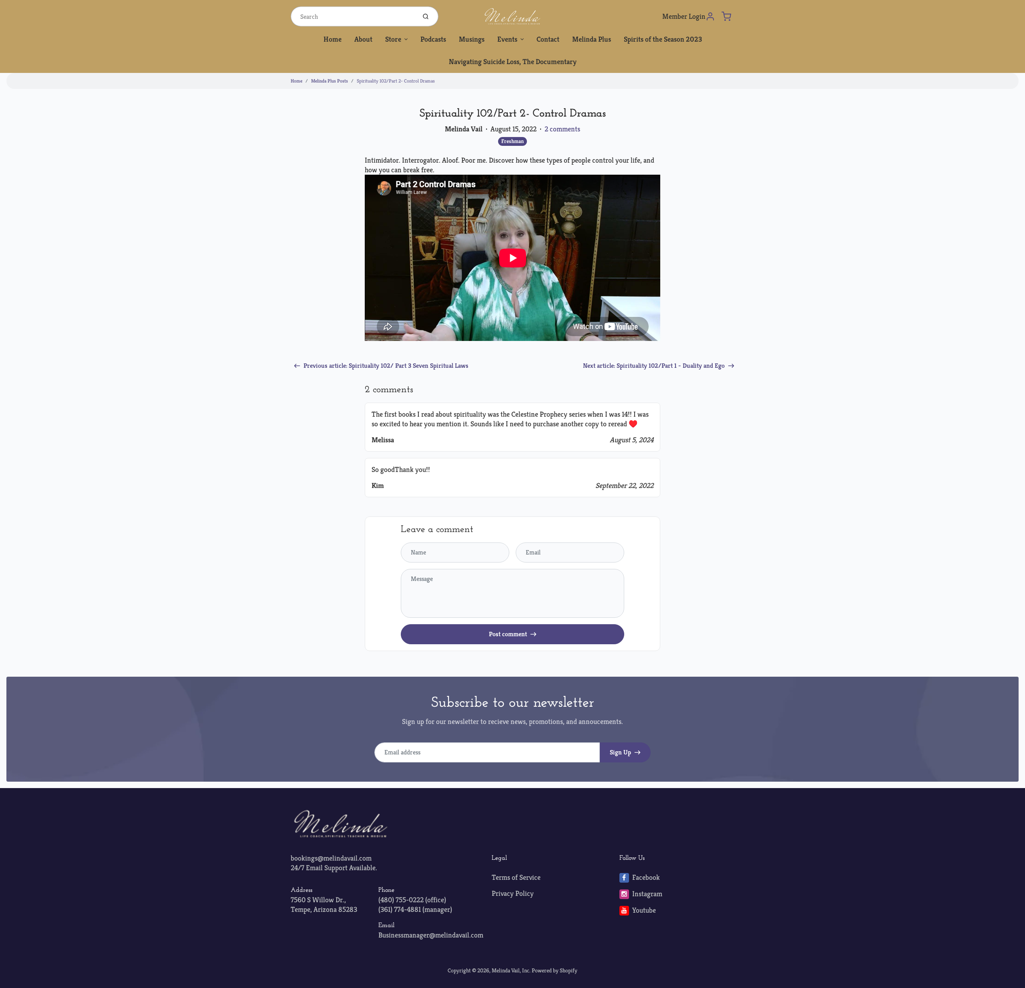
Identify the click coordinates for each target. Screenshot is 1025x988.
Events (507, 39)
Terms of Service (516, 877)
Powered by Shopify (554, 970)
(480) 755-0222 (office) (412, 899)
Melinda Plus (591, 39)
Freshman (512, 141)
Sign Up (620, 752)
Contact (548, 39)
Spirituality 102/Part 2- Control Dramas (396, 81)
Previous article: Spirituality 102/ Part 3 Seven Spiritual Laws (385, 365)
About (363, 39)
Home (333, 39)
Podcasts (433, 39)
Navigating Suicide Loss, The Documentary (513, 61)
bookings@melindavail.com (331, 858)
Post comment (508, 634)
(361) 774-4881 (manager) (415, 909)
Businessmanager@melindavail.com (430, 935)
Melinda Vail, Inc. (511, 970)
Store (393, 39)
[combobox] (353, 16)
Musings (471, 39)
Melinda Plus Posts (329, 81)
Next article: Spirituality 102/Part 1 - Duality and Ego (654, 365)
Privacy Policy (513, 893)
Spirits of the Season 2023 (663, 39)
